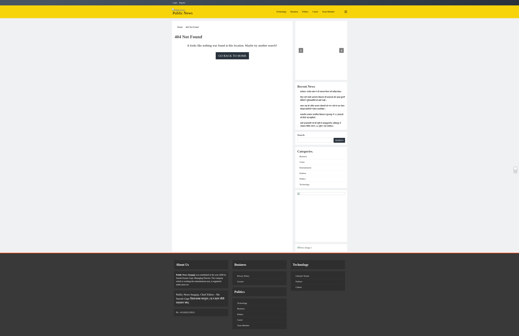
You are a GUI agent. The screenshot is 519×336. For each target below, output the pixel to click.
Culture (299, 287)
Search (301, 135)
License (240, 281)
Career (315, 12)
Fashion (303, 173)
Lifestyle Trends (302, 276)
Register (182, 3)
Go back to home (232, 55)
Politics (305, 12)
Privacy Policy (243, 276)
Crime (302, 162)
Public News (183, 13)
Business (294, 12)
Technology (281, 12)
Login (175, 3)
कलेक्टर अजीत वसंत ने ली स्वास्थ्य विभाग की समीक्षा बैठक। (321, 92)
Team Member (328, 12)
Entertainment (305, 168)
